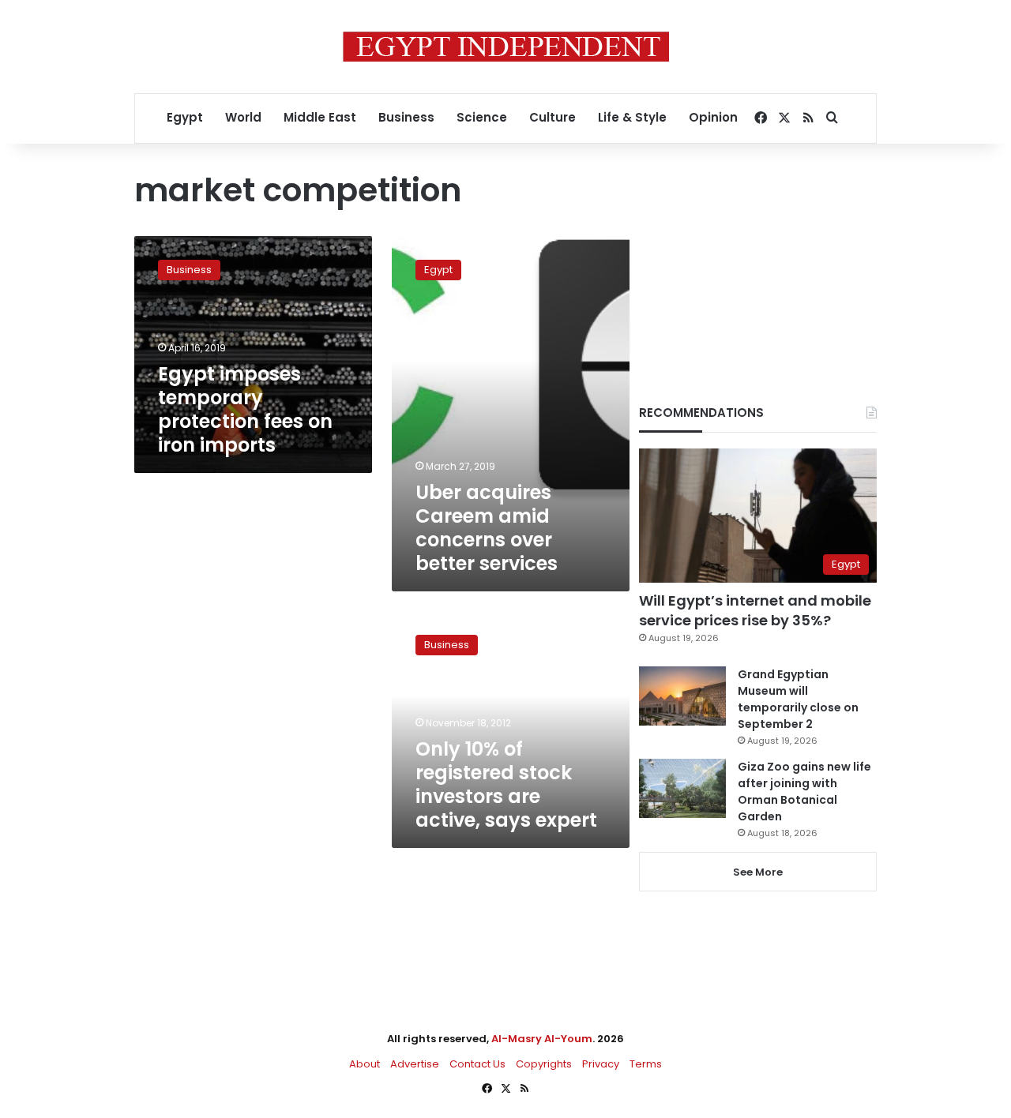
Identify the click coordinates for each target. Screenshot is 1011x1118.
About (364, 1063)
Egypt (185, 117)
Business (406, 117)
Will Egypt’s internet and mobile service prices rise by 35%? (755, 610)
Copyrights (544, 1063)
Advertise (414, 1063)
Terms (646, 1063)
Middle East (320, 117)
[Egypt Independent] (506, 47)
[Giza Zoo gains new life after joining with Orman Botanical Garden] (682, 788)
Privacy (600, 1063)
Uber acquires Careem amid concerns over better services (486, 527)
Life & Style (632, 117)
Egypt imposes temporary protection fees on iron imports (245, 409)
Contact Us (477, 1063)
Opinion (713, 117)
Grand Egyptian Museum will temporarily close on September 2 (798, 699)
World (243, 117)
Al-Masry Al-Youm (541, 1038)
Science (482, 117)
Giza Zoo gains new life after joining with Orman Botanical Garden (804, 791)
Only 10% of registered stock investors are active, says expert (506, 784)
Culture (552, 117)
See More (758, 872)
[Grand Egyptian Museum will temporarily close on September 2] (682, 696)
